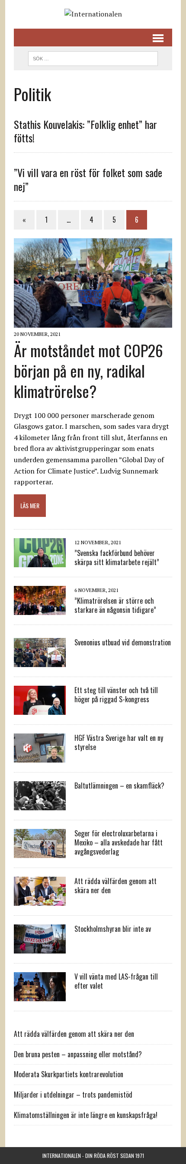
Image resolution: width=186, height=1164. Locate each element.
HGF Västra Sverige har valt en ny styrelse (118, 742)
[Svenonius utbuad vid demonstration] (40, 661)
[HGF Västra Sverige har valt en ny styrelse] (40, 757)
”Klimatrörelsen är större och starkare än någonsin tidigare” (115, 605)
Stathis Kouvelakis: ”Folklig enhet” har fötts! (85, 130)
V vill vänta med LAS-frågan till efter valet (116, 981)
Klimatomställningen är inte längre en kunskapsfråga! (85, 1115)
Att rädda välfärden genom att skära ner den (115, 885)
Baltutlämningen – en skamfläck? (119, 785)
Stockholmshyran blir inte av (112, 929)
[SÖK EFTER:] (93, 57)
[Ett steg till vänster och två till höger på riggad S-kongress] (40, 709)
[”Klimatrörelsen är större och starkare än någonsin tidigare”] (40, 609)
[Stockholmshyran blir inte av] (40, 948)
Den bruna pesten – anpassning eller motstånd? (78, 1054)
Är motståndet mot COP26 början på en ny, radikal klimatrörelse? (88, 370)
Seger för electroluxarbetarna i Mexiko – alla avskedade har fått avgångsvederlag (118, 842)
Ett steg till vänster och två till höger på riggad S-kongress (116, 694)
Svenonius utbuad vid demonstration (122, 642)
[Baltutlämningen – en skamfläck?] (40, 804)
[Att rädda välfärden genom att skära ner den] (40, 900)
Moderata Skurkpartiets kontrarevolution (68, 1074)
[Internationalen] (93, 14)
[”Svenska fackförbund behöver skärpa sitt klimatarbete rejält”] (40, 561)
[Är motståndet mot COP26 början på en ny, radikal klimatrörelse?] (93, 322)
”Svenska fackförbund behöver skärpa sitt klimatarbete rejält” (116, 557)
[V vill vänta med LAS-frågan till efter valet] (40, 995)
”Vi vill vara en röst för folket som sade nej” (88, 179)
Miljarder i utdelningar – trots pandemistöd (73, 1094)
